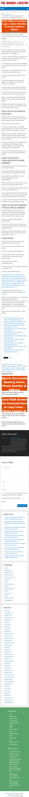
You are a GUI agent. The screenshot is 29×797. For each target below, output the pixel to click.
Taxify (23, 285)
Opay (3, 278)
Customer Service (10, 577)
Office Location (11, 366)
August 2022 (8, 645)
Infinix (7, 283)
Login (6, 582)
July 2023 (7, 622)
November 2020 (9, 677)
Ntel (20, 276)
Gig (13, 287)
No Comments (6, 46)
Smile (10, 278)
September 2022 (9, 642)
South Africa (8, 593)
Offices (22, 45)
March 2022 (8, 652)
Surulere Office (16, 370)
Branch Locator (7, 41)
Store (6, 595)
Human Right (13, 283)
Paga (3, 280)
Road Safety (8, 280)
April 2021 (7, 665)
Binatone (19, 282)
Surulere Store (9, 371)
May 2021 (7, 663)
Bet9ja (19, 280)
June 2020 (7, 688)
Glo (11, 285)
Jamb (23, 276)
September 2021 (9, 661)
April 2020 (7, 693)
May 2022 (7, 647)
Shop (6, 591)
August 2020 (8, 684)
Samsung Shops (9, 588)
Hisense (19, 283)
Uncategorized (9, 600)
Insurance (7, 579)
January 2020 (8, 700)
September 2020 (9, 682)
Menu (2, 8)
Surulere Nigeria (6, 370)
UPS (22, 274)
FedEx (3, 283)
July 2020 (7, 686)
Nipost (7, 278)
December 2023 (9, 617)
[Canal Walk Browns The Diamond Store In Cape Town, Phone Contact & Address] (14, 404)
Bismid (17, 276)
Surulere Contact (10, 368)
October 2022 (8, 640)
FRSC (3, 285)
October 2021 (8, 659)
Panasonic (18, 278)
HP (23, 283)
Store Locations (9, 598)
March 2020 (8, 695)
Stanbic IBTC (8, 274)
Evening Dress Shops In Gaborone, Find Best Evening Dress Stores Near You (15, 523)
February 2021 (8, 670)
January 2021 (8, 672)
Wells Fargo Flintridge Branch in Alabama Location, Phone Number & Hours (14, 424)
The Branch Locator (10, 793)
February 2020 (9, 698)
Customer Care (6, 45)
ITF (15, 282)
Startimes (4, 282)
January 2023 (8, 636)
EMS (23, 282)
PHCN (23, 278)
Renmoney (12, 276)
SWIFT (14, 280)
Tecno (12, 282)
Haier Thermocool (7, 287)
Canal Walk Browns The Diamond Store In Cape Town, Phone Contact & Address (14, 415)
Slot (9, 282)
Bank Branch (10, 43)
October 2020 (8, 679)
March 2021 (8, 668)
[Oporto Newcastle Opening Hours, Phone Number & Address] (14, 383)
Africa (5, 43)
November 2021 (9, 656)
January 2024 (8, 615)
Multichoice (5, 276)
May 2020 (7, 691)
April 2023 (7, 629)
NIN (14, 278)
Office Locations (15, 45)
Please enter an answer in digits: (11, 498)
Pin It (10, 357)
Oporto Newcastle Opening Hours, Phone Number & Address (13, 393)
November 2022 (9, 638)
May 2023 (7, 626)
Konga (18, 274)
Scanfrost (24, 280)
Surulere (19, 366)
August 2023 (8, 620)
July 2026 (7, 610)
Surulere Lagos (20, 368)
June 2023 (7, 624)
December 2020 (9, 675)
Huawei (7, 285)
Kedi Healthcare (16, 285)
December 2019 (9, 702)
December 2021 (9, 654)
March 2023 (8, 631)
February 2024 (9, 613)
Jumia (14, 274)
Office (15, 364)
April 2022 (7, 649)
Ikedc (3, 274)
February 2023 (9, 633)
